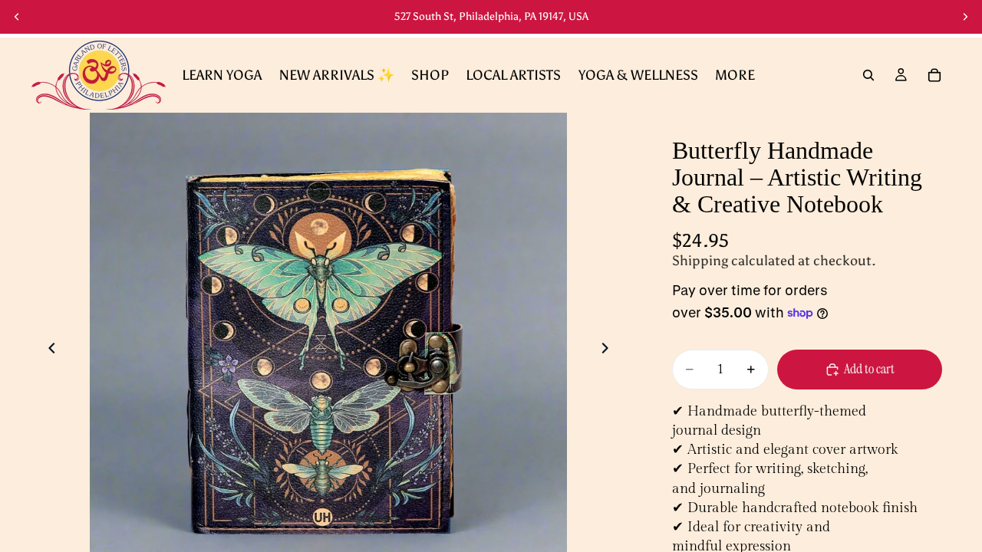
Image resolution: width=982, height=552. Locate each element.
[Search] (868, 75)
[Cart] (934, 75)
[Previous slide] (17, 17)
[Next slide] (965, 17)
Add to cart (869, 369)
